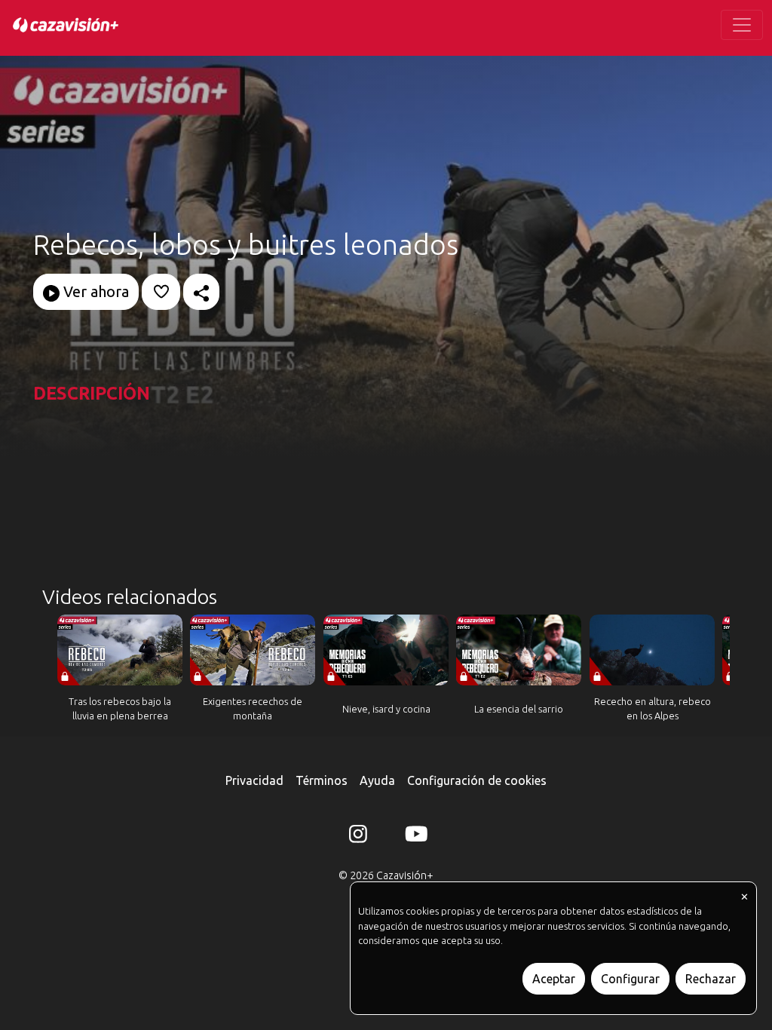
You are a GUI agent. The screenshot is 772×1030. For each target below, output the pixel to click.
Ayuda (377, 780)
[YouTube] (414, 837)
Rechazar (710, 979)
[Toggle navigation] (742, 25)
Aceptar (553, 979)
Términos (322, 780)
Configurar (630, 979)
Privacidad (254, 780)
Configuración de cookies (477, 780)
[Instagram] (358, 837)
